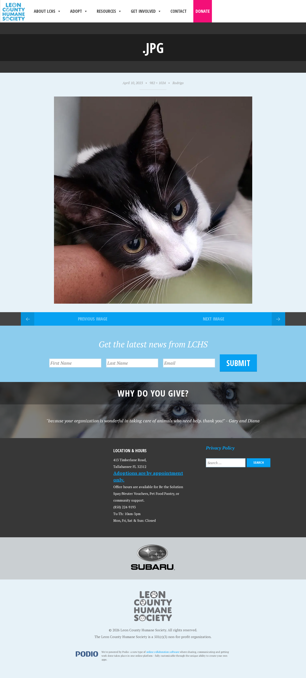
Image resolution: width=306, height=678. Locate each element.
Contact (178, 11)
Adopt (76, 11)
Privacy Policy (220, 448)
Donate (203, 11)
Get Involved (143, 11)
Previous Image (92, 319)
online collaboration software (163, 652)
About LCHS (44, 11)
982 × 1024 (158, 83)
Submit (238, 363)
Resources (106, 11)
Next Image (213, 319)
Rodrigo (178, 83)
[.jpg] (153, 302)
